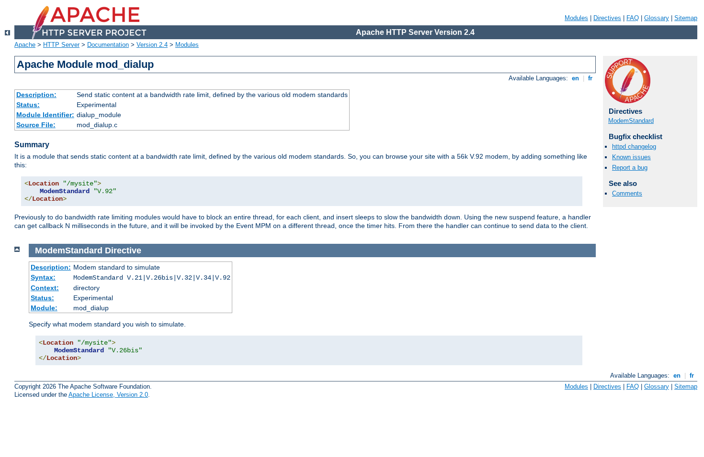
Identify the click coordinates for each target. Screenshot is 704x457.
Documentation (108, 44)
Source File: (36, 125)
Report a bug (629, 167)
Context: (45, 288)
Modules (576, 18)
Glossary (656, 18)
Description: (36, 94)
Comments (627, 193)
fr (590, 78)
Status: (28, 105)
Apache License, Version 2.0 (108, 394)
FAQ (632, 18)
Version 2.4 (152, 44)
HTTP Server (61, 44)
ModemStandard (631, 120)
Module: (44, 308)
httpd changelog (634, 146)
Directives (607, 18)
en (575, 78)
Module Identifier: (45, 115)
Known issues (631, 157)
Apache (24, 44)
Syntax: (43, 277)
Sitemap (685, 18)
